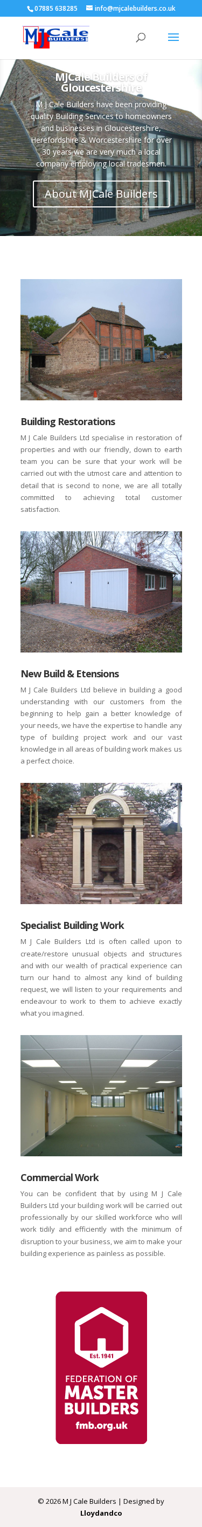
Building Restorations (67, 421)
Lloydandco (101, 1513)
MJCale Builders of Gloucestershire (101, 82)
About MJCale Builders (101, 193)
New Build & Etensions (69, 673)
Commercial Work (59, 1177)
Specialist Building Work (72, 925)
